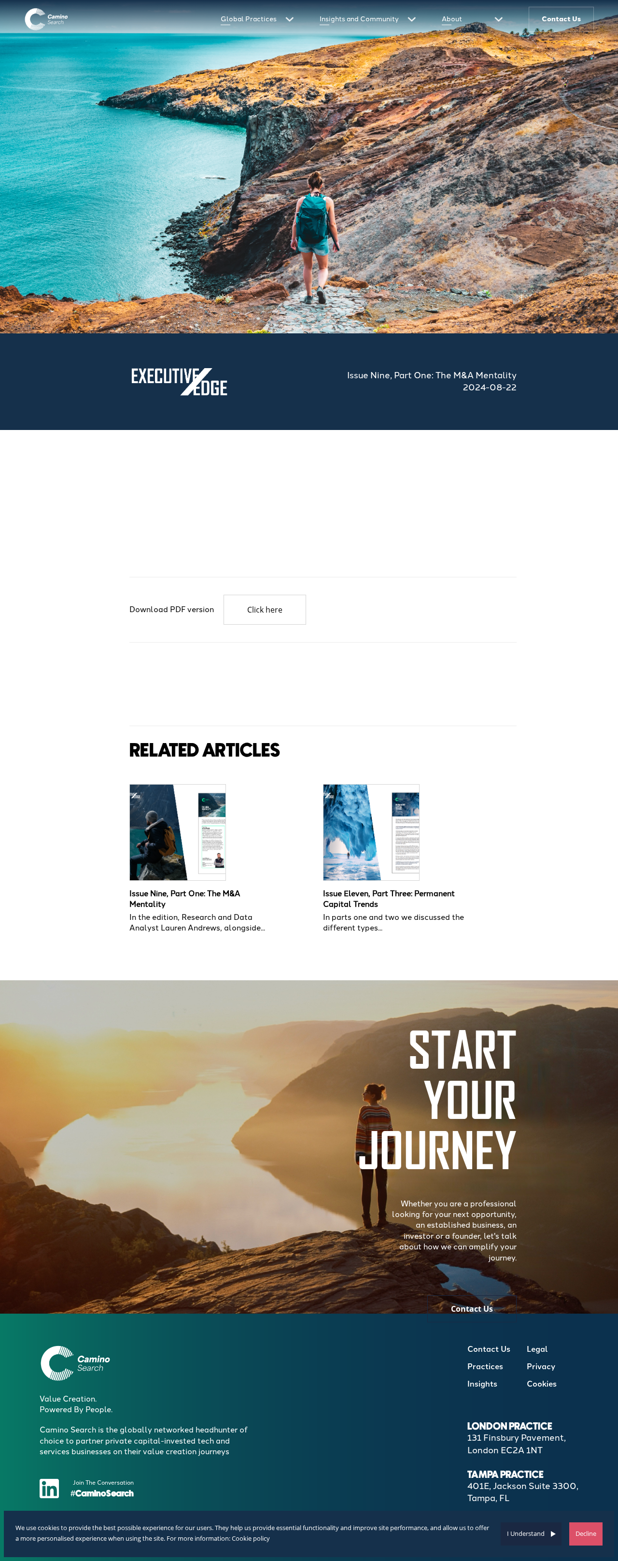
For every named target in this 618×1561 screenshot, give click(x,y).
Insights (482, 1384)
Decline (586, 1533)
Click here (264, 609)
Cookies (542, 1384)
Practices (485, 1366)
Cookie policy (251, 1538)
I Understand (526, 1533)
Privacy (541, 1366)
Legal (537, 1349)
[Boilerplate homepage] (46, 19)
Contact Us (472, 1308)
